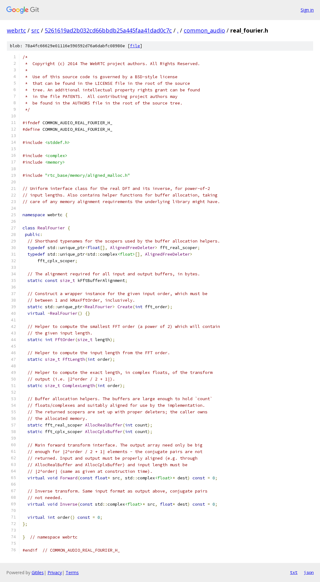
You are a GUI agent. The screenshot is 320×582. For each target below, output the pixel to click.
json (309, 572)
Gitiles (38, 572)
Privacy (55, 572)
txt (294, 572)
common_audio (204, 30)
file (135, 45)
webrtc (16, 30)
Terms (72, 572)
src (35, 30)
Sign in (307, 10)
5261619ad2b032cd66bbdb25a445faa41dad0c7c (108, 30)
